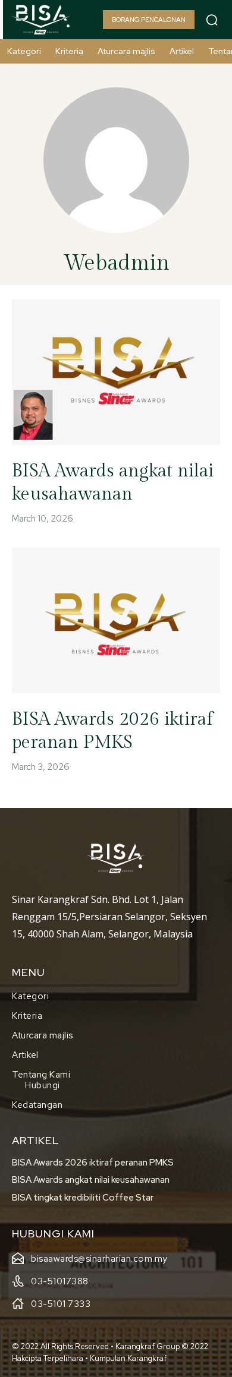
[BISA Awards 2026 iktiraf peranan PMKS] (116, 620)
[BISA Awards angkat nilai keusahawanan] (116, 372)
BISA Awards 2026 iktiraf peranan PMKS (93, 1162)
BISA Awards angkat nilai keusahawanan (91, 1180)
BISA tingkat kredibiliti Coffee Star (82, 1198)
